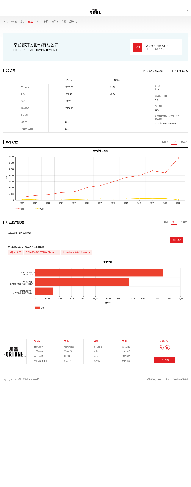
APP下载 (164, 359)
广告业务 (126, 361)
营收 (174, 142)
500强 (14, 21)
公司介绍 (126, 351)
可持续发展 (69, 347)
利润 (166, 222)
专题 (64, 21)
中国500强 (38, 351)
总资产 (184, 142)
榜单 (30, 22)
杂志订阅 (126, 347)
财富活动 (98, 347)
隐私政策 (126, 356)
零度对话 (68, 351)
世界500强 (38, 347)
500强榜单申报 (41, 361)
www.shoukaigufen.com (165, 123)
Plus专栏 (68, 361)
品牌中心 (73, 21)
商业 (38, 21)
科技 (46, 21)
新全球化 (68, 356)
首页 (6, 21)
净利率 (165, 142)
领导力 (55, 21)
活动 (22, 21)
